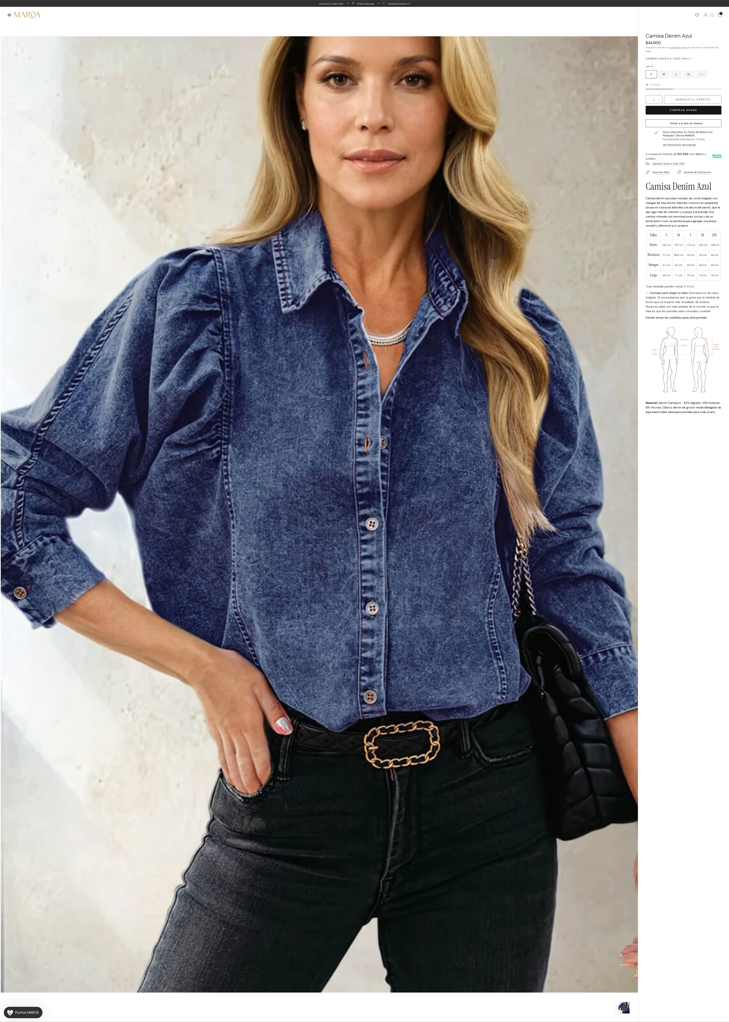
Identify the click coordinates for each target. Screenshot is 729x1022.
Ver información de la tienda (679, 144)
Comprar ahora (683, 110)
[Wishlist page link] (697, 15)
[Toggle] (616, 1007)
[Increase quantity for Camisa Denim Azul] (659, 99)
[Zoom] (319, 514)
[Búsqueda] (712, 15)
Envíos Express (354, 3)
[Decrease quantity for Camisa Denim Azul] (649, 99)
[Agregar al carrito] (692, 99)
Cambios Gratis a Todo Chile (393, 3)
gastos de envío (678, 47)
